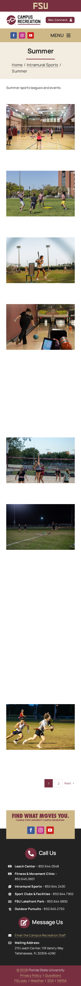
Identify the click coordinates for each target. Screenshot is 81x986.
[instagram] (22, 35)
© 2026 (22, 970)
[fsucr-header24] (23, 16)
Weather (37, 980)
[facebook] (13, 35)
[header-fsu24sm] (40, 4)
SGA (50, 980)
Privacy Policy (31, 975)
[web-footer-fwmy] (40, 812)
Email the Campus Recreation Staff (40, 935)
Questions (53, 975)
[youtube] (30, 35)
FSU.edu (20, 980)
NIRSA (62, 980)
